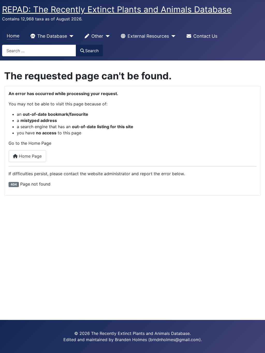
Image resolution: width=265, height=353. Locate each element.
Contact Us (205, 36)
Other (97, 36)
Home (13, 36)
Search (92, 50)
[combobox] (39, 50)
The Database (52, 36)
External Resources (148, 36)
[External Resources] (172, 36)
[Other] (106, 36)
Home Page (30, 156)
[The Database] (70, 36)
